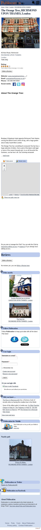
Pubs (7, 7)
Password (5, 361)
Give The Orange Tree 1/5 (2, 66)
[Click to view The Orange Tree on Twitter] (18, 84)
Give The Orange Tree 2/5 (4, 66)
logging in (22, 246)
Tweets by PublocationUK (9, 485)
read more (6, 155)
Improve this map (34, 194)
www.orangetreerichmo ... (17, 76)
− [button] (4, 169)
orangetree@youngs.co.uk (16, 78)
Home (2, 7)
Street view (22, 161)
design (38, 528)
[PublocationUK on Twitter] (25, 342)
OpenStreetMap (24, 194)
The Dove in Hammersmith (11, 400)
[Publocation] (11, 4)
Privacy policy (12, 525)
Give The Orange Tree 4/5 (8, 66)
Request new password (10, 374)
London (12, 7)
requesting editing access (9, 246)
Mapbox (17, 194)
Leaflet (10, 194)
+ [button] (4, 165)
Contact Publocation (25, 525)
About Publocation (28, 523)
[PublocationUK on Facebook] (14, 342)
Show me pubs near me (11, 197)
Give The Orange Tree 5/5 (9, 66)
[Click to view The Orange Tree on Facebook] (14, 84)
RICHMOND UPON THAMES (23, 7)
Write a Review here (23, 265)
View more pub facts (8, 415)
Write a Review (7, 71)
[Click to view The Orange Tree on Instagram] (23, 84)
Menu (38, 3)
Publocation (9, 161)
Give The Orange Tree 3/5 (6, 66)
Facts (18, 523)
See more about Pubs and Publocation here (23, 506)
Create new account (9, 371)
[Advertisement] (20, 115)
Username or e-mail (9, 355)
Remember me (8, 368)
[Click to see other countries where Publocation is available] (23, 3)
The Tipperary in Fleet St (23, 407)
